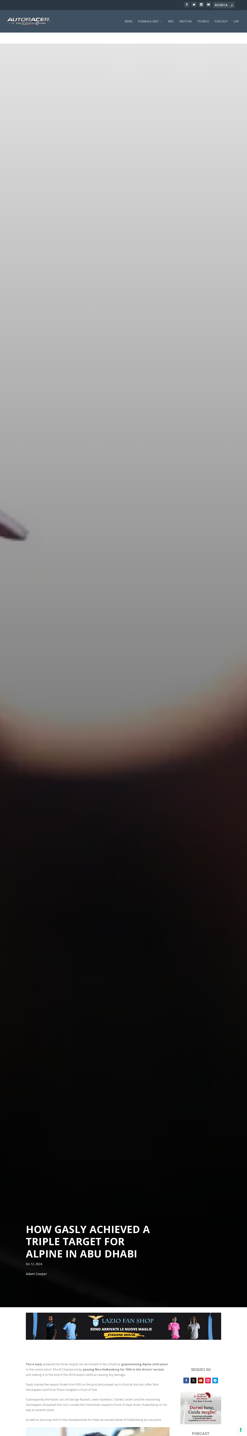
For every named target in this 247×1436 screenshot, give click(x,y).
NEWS (129, 21)
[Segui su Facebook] (186, 1380)
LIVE (236, 21)
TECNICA (203, 21)
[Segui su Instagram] (208, 1380)
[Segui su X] (193, 1380)
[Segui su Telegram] (215, 1380)
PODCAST (221, 21)
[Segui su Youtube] (201, 1380)
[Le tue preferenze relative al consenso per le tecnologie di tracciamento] (240, 1429)
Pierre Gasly (34, 1364)
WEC (171, 21)
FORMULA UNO (148, 21)
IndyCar (185, 21)
